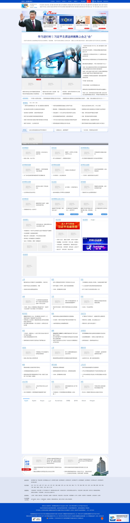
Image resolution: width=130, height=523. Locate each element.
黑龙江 (41, 502)
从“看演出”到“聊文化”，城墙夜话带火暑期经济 (93, 331)
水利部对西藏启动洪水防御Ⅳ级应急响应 (92, 68)
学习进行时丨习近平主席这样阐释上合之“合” (65, 36)
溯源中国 (70, 6)
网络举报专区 (105, 1)
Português (92, 416)
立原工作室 (90, 214)
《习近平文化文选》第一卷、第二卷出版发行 (93, 45)
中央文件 (105, 4)
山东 (65, 500)
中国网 (36, 511)
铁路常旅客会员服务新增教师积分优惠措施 (63, 331)
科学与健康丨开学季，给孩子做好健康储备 (63, 293)
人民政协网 (94, 511)
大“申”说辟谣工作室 (74, 214)
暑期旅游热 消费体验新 (58, 383)
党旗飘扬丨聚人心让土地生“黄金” (30, 143)
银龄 (67, 6)
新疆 (35, 502)
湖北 (70, 500)
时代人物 (71, 249)
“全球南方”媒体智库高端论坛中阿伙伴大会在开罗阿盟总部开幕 (85, 476)
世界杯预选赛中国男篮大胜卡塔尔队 (52, 98)
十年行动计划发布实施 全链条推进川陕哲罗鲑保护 (65, 119)
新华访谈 (54, 147)
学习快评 (70, 28)
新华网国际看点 (85, 147)
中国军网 (84, 511)
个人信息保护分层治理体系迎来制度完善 (92, 293)
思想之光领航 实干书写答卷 (82, 25)
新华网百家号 (100, 495)
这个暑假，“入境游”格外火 (71, 187)
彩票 (82, 6)
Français (42, 416)
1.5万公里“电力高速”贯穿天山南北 (67, 112)
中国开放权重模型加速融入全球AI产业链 (62, 105)
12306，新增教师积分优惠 (59, 297)
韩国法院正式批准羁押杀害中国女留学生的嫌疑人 (94, 89)
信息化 (52, 6)
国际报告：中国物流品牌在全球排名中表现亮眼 (64, 109)
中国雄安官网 (63, 505)
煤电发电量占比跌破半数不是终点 (32, 383)
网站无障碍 (83, 1)
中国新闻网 (88, 511)
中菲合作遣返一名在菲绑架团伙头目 (91, 85)
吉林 (46, 500)
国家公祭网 (85, 505)
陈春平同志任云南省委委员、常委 (32, 293)
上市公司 (101, 6)
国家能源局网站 (96, 505)
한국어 (76, 416)
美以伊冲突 (70, 257)
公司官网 (32, 5)
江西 (62, 500)
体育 (82, 4)
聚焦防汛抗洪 (74, 252)
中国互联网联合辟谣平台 (71, 505)
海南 (81, 500)
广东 (75, 500)
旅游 (76, 6)
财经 (55, 4)
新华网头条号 (94, 495)
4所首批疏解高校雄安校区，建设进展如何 (63, 116)
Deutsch (84, 416)
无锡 (47, 502)
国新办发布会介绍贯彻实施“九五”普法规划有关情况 (95, 59)
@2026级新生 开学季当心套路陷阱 (61, 192)
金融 (41, 6)
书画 (86, 4)
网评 (57, 4)
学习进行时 (42, 4)
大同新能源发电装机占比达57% (31, 386)
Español (34, 416)
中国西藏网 (71, 511)
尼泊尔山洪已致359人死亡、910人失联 (91, 105)
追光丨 (25, 248)
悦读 (89, 6)
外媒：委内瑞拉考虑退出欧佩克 (89, 116)
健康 (89, 4)
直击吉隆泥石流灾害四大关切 (93, 67)
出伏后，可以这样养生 (87, 322)
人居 (53, 363)
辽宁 (43, 500)
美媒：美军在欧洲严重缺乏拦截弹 (90, 112)
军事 (91, 4)
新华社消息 (59, 254)
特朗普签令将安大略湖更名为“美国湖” (91, 109)
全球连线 (69, 4)
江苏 (51, 500)
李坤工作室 (61, 214)
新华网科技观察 (56, 164)
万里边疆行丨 (56, 112)
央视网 (50, 511)
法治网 (99, 511)
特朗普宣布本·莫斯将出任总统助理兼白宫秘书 (74, 98)
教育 (72, 4)
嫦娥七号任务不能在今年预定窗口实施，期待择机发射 (87, 210)
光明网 (79, 511)
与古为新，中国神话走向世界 (91, 130)
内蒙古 (38, 502)
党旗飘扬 (59, 249)
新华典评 (66, 254)
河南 (67, 500)
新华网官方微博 (55, 495)
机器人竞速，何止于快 (29, 158)
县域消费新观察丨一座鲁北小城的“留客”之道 (93, 352)
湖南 (73, 500)
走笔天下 (76, 254)
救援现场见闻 (103, 67)
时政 (48, 4)
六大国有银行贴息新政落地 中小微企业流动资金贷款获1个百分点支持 (42, 317)
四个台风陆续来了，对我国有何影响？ (62, 158)
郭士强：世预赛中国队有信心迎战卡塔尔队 (92, 407)
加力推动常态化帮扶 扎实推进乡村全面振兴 (34, 109)
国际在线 (40, 511)
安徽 (56, 500)
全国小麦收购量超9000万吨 (30, 352)
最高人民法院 (62, 514)
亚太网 (97, 6)
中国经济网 (60, 511)
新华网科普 (25, 198)
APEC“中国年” (74, 247)
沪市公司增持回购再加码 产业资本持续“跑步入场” (94, 386)
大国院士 (76, 249)
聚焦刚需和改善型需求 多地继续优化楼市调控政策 (65, 373)
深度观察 (25, 227)
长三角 (50, 502)
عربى (49, 416)
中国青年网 (54, 511)
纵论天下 (59, 257)
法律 (102, 4)
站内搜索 (100, 1)
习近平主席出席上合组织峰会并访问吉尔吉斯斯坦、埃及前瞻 (38, 40)
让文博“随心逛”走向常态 (29, 192)
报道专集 (103, 13)
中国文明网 (39, 505)
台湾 (62, 4)
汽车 (43, 6)
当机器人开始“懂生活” (70, 170)
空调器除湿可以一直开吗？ (30, 209)
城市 (73, 6)
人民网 (32, 511)
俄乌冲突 (64, 257)
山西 (40, 500)
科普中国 (91, 505)
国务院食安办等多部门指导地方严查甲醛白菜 (34, 356)
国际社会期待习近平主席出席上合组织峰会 (96, 40)
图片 (98, 4)
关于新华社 (53, 1)
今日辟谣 (55, 335)
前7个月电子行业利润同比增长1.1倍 (91, 297)
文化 (84, 4)
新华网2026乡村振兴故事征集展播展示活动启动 (93, 348)
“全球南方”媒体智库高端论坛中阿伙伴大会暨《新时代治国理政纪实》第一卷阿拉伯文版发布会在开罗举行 (54, 477)
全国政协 (49, 514)
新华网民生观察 (26, 181)
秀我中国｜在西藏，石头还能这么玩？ (91, 335)
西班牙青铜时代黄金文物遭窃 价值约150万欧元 (93, 123)
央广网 (75, 511)
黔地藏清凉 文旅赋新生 (34, 246)
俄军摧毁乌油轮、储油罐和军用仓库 (90, 119)
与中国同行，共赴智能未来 (59, 175)
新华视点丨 (26, 246)
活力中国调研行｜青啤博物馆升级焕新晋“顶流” (35, 407)
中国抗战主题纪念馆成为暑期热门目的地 (35, 76)
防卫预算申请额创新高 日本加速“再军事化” (92, 158)
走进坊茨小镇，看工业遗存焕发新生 (91, 373)
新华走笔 (71, 254)
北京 (32, 500)
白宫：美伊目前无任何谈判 (92, 92)
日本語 (68, 416)
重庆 (83, 500)
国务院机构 (43, 514)
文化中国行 (65, 249)
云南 (92, 500)
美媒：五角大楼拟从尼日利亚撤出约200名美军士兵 (99, 98)
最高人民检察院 (68, 514)
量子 (79, 4)
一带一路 (94, 6)
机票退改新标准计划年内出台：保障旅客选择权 (64, 386)
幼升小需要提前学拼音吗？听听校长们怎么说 (64, 290)
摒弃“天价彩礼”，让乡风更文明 (31, 123)
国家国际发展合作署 (55, 505)
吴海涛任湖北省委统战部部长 (31, 297)
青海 (102, 500)
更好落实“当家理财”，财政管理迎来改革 (33, 112)
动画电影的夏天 (34, 241)
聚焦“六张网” (67, 247)
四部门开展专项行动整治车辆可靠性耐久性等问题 (36, 119)
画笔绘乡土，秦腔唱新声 (62, 130)
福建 (59, 500)
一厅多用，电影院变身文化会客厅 (90, 175)
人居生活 (48, 6)
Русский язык (58, 416)
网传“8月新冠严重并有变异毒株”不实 (67, 335)
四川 (86, 500)
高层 (46, 4)
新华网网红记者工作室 (58, 198)
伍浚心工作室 (104, 214)
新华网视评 (25, 147)
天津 (35, 500)
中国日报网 (45, 511)
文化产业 (105, 6)
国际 (53, 4)
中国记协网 (80, 505)
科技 (75, 4)
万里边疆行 (59, 252)
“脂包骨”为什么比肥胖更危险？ (89, 192)
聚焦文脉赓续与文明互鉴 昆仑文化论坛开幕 (44, 487)
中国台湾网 (65, 511)
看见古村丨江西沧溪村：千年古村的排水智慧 (35, 243)
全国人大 (38, 514)
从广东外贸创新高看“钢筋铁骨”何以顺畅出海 (34, 175)
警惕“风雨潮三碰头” (98, 73)
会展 (80, 6)
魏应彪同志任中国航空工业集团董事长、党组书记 (36, 290)
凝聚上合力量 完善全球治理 (78, 40)
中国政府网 (33, 505)
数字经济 (56, 6)
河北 (37, 500)
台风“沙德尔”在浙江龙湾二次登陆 (94, 71)
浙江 (54, 500)
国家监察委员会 (54, 514)
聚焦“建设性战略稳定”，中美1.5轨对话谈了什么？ (94, 63)
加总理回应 (102, 109)
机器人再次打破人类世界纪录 (31, 373)
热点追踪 (54, 181)
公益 (91, 6)
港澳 (59, 4)
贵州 (89, 500)
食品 (45, 6)
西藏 (94, 500)
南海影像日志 (66, 252)
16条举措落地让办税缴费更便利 (60, 339)
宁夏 (32, 502)
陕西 (97, 500)
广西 (78, 500)
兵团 (45, 502)
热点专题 (58, 227)
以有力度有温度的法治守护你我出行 (38, 130)
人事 (50, 4)
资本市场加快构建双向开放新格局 (90, 383)
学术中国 (60, 6)
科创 (77, 4)
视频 (95, 4)
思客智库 (65, 4)
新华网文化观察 (85, 164)
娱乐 (84, 6)
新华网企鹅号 (34, 497)
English (26, 416)
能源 (78, 6)
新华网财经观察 (26, 164)
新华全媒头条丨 (40, 232)
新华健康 (83, 181)
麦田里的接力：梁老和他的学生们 (90, 356)
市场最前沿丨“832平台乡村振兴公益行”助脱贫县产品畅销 (37, 238)
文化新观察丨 (27, 241)
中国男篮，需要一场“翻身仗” (34, 248)
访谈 (93, 4)
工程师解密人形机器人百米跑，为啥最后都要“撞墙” (94, 290)
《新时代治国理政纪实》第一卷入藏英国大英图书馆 (36, 105)
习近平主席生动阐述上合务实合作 (62, 40)
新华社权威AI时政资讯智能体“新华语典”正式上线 (76, 482)
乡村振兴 (64, 6)
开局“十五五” (60, 247)
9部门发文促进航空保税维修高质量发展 (33, 116)
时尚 (87, 6)
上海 (48, 500)
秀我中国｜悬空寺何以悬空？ (89, 339)
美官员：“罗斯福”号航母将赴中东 (99, 94)
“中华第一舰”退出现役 (88, 80)
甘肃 (100, 500)
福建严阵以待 (90, 73)
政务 (100, 4)
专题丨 (84, 67)
